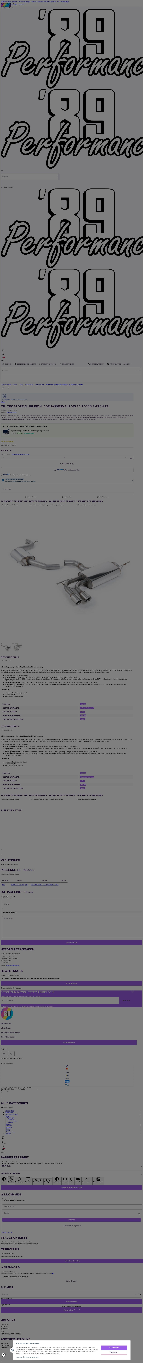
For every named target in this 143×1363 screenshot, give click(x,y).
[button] (4, 1355)
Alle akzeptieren (114, 1348)
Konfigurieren (114, 1352)
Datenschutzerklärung (31, 1357)
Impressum (19, 1357)
